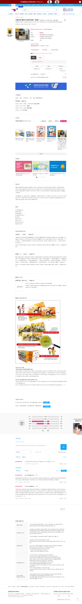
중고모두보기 (62, 70)
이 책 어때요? (46, 406)
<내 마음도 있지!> (43, 283)
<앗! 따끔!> (37, 283)
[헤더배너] (68, 10)
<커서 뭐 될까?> (38, 244)
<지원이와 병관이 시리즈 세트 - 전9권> (27, 244)
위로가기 (77, 599)
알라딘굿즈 (29, 5)
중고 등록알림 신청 (34, 74)
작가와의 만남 (50, 13)
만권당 (20, 5)
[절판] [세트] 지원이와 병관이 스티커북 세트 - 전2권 (30, 140)
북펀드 (55, 13)
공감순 (57, 470)
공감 (65, 463)
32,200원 (60, 68)
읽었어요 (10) (38, 405)
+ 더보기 (24, 496)
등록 (64, 447)
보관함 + (40, 57)
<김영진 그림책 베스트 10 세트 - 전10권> (34, 264)
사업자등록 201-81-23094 (19, 593)
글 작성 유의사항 (61, 452)
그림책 (24, 103)
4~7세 (24, 105)
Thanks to (61, 463)
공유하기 (65, 20)
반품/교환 (50, 524)
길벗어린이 (29, 24)
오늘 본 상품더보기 (62, 509)
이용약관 (18, 586)
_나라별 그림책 (30, 103)
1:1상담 (45, 524)
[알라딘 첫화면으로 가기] (15, 9)
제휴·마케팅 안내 (42, 586)
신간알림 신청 (23, 101)
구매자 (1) (18, 457)
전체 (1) (23, 457)
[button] (36, 177)
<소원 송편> (31, 283)
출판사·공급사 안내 (56, 586)
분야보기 (11, 13)
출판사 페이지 (24, 280)
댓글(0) (28, 482)
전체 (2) (26, 470)
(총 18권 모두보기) (27, 120)
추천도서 (45, 13)
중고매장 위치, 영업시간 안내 (64, 599)
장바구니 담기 (63, 121)
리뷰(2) (46, 45)
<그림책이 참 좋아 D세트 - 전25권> (51, 264)
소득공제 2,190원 (54, 49)
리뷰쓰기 (63, 470)
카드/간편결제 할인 (34, 49)
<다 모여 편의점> (22, 264)
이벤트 (34, 13)
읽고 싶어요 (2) (23, 405)
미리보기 (22, 41)
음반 (44, 5)
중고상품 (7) (60, 66)
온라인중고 (34, 5)
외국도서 (24, 5)
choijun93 (17, 498)
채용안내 (14, 586)
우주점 (42, 5)
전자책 (17, 5)
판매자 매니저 (49, 586)
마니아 (17, 405)
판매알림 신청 (36, 68)
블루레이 (48, 5)
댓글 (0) (36, 463)
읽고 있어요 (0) (31, 405)
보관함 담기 (57, 121)
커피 (51, 5)
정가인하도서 (39, 13)
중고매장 (38, 5)
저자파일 (24, 234)
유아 (21, 103)
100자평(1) (42, 45)
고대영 (16, 24)
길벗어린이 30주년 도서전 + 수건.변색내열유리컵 (41, 29)
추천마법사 (22, 13)
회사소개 (9, 586)
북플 (64, 13)
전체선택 (50, 121)
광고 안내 (62, 586)
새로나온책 (30, 13)
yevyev (16, 482)
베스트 (26, 13)
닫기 (80, 2)
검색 (56, 9)
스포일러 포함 (38, 452)
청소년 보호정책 (31, 586)
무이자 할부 (44, 49)
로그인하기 (46, 402)
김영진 (22, 24)
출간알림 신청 (48, 68)
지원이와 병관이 (59, 22)
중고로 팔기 (43, 74)
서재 (66, 13)
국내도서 (13, 5)
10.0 (38, 45)
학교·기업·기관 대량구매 (69, 586)
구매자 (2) (18, 470)
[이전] (17, 33)
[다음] (26, 33)
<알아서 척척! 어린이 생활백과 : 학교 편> (51, 244)
